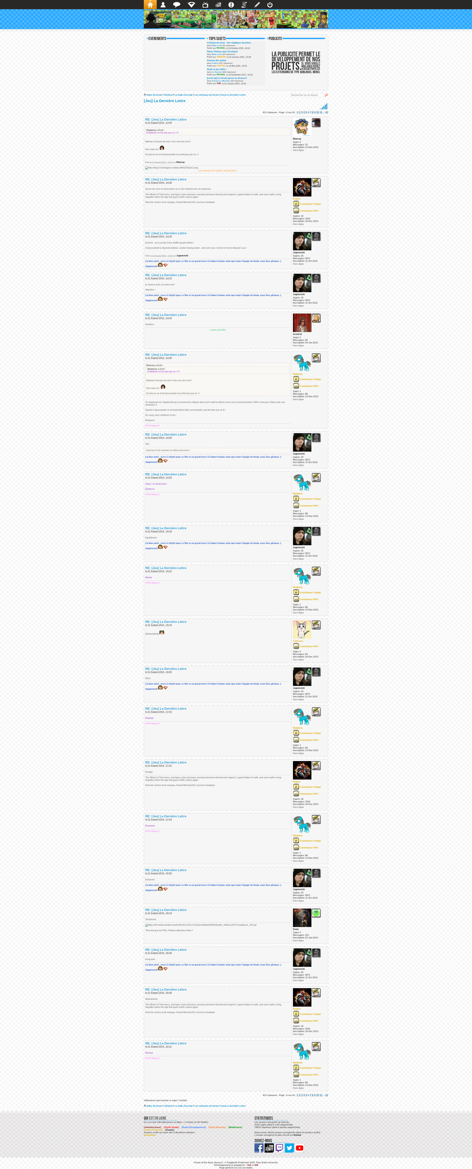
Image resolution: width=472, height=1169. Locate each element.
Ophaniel (221, 56)
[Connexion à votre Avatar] (270, 4)
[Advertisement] (296, 65)
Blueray (180, 162)
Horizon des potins (216, 60)
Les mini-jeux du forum (207, 95)
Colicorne (298, 641)
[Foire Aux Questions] (231, 4)
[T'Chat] (176, 4)
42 (326, 112)
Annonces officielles (221, 81)
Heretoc (221, 48)
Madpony (298, 374)
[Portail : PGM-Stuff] (218, 4)
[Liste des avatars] (163, 4)
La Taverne (217, 72)
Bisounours (150, 1135)
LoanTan (221, 65)
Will (256, 1165)
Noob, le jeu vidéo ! (217, 69)
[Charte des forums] (244, 4)
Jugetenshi (182, 255)
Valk (219, 83)
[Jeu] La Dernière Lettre (233, 95)
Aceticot (297, 334)
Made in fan (217, 45)
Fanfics (215, 63)
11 (321, 112)
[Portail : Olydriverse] (205, 4)
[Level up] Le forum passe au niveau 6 (227, 78)
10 (317, 112)
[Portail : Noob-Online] (191, 4)
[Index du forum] (150, 4)
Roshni (297, 1135)
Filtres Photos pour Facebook (222, 51)
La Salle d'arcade (184, 95)
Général (168, 95)
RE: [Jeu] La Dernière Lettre (165, 119)
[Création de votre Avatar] (257, 4)
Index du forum (154, 95)
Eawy (296, 929)
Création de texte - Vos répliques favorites (229, 42)
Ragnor (297, 198)
